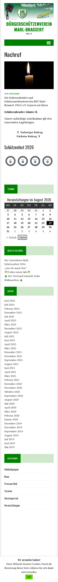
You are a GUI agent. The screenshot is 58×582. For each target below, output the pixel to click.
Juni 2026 (9, 300)
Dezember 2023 (13, 312)
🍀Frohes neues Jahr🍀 (17, 272)
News (6, 477)
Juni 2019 (9, 443)
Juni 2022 (9, 340)
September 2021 (13, 360)
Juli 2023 (9, 316)
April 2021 (10, 372)
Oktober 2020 (12, 391)
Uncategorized (11, 498)
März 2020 (10, 411)
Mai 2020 (9, 403)
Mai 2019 (9, 447)
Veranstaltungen (12, 505)
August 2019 (11, 435)
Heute (23, 237)
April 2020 (10, 407)
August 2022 (11, 332)
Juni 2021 (9, 368)
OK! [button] (29, 577)
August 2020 (11, 399)
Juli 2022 (9, 336)
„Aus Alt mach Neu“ (15, 268)
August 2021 (11, 364)
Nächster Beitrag (27, 136)
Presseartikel (10, 484)
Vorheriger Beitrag (31, 132)
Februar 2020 (11, 415)
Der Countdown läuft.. (16, 260)
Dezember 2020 (13, 384)
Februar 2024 (11, 308)
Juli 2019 (9, 439)
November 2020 (13, 387)
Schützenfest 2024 (14, 264)
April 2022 (10, 344)
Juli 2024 (9, 304)
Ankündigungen (11, 469)
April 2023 (10, 320)
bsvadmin (14, 94)
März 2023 (10, 324)
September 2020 (13, 395)
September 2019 (13, 431)
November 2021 (13, 356)
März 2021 (10, 376)
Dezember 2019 (13, 423)
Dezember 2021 (13, 352)
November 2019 (13, 427)
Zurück (12, 237)
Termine (8, 491)
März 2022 (10, 348)
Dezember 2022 (13, 328)
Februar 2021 (11, 380)
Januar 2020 (11, 419)
